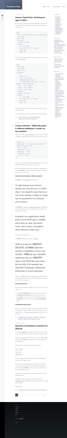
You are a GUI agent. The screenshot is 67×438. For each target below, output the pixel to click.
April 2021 (57, 26)
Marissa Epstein (58, 113)
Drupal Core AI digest (59, 90)
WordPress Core (58, 114)
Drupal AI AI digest (58, 94)
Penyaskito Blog (13, 7)
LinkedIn (16, 408)
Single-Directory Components (24, 118)
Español (58, 6)
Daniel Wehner (58, 83)
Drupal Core (30, 317)
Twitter (16, 414)
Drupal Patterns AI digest (60, 96)
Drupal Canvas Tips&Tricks (34, 117)
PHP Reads (57, 110)
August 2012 (57, 32)
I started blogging (22, 332)
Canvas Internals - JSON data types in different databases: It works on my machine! (59, 46)
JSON (29, 319)
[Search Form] (48, 6)
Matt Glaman (57, 82)
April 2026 (57, 18)
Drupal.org (17, 406)
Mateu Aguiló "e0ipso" (59, 73)
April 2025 (57, 21)
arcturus (56, 89)
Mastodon (17, 412)
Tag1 (56, 117)
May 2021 (57, 25)
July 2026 (57, 16)
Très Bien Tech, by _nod (59, 99)
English (54, 6)
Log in (64, 6)
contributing (21, 317)
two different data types (33, 207)
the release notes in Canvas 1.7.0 (32, 312)
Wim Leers (57, 86)
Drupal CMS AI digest (59, 92)
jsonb (33, 276)
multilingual (42, 317)
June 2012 (57, 33)
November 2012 (58, 29)
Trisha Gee (57, 97)
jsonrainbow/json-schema (20, 380)
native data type (27, 179)
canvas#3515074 (22, 59)
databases (20, 319)
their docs (36, 238)
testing (38, 319)
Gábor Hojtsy (57, 75)
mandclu (57, 111)
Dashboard (17, 354)
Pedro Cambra (58, 76)
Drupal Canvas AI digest (59, 93)
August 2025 (57, 19)
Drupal (19, 117)
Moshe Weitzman (58, 100)
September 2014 (58, 28)
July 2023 (57, 22)
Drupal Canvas (25, 117)
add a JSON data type (30, 134)
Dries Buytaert (58, 87)
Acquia (43, 358)
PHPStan (25, 319)
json (32, 278)
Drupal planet (34, 118)
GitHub (16, 410)
